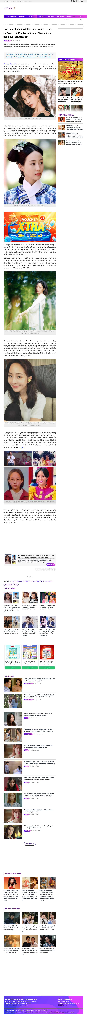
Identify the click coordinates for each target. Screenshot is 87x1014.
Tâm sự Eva (27, 830)
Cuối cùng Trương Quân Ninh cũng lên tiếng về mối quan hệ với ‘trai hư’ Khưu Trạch (11, 631)
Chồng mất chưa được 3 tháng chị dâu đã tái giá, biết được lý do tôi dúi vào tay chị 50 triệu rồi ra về (39, 696)
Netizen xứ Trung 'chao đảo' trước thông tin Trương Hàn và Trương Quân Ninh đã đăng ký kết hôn (47, 632)
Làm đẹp (41, 16)
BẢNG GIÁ (61, 1005)
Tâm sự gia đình (28, 683)
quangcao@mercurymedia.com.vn (70, 1003)
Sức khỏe (51, 16)
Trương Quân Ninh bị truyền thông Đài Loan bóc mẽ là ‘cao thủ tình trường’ (28, 57)
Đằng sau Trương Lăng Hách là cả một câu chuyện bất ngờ (64, 99)
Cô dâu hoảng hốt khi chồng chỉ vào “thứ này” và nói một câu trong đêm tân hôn (38, 811)
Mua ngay (13, 668)
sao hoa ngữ (49, 581)
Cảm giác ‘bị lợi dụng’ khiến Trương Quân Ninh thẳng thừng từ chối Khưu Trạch (29, 54)
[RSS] (80, 1)
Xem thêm (51, 564)
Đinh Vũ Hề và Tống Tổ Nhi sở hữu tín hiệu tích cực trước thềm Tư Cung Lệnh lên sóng (11, 950)
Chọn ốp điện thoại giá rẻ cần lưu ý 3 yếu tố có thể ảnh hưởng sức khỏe (77, 100)
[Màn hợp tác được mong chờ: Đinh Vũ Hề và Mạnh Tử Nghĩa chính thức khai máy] (48, 918)
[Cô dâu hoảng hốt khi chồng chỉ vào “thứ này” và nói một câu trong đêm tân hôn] (13, 816)
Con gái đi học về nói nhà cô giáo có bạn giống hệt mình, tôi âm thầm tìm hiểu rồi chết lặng (38, 714)
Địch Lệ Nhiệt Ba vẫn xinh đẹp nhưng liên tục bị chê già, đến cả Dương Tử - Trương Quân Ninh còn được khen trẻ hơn (36, 556)
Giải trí (31, 16)
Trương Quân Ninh (10, 64)
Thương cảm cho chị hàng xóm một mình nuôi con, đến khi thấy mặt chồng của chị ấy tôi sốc (39, 680)
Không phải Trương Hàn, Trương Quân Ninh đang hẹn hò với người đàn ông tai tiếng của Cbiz (29, 632)
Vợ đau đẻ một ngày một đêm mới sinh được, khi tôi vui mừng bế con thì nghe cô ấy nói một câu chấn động (39, 762)
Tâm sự (26, 718)
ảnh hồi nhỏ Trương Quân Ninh (34, 581)
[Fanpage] (72, 1)
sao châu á (9, 584)
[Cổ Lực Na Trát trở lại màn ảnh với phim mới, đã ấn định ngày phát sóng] (48, 941)
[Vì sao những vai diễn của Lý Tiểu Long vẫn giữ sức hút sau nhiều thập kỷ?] (12, 918)
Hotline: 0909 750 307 (26, 1)
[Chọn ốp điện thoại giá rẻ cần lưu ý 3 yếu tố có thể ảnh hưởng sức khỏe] (77, 91)
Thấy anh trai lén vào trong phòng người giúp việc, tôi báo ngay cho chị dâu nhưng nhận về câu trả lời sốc (39, 730)
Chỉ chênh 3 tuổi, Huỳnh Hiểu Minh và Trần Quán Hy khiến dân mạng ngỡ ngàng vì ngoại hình (30, 951)
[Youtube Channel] (77, 1)
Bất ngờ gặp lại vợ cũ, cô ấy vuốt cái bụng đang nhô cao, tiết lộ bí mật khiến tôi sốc (38, 827)
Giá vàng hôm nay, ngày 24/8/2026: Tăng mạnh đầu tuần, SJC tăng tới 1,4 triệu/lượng (70, 84)
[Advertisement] (49, 8)
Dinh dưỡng (60, 16)
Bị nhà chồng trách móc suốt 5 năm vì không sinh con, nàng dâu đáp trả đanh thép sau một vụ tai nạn (39, 778)
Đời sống (22, 16)
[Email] (82, 1)
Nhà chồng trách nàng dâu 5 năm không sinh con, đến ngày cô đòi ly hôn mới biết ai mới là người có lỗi (39, 794)
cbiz (16, 584)
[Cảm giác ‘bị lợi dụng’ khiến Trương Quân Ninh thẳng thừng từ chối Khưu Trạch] (30, 597)
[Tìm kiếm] (81, 19)
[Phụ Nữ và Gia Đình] (11, 8)
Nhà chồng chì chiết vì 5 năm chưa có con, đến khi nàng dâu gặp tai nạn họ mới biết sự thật (38, 746)
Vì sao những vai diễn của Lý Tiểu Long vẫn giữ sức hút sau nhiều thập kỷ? (11, 927)
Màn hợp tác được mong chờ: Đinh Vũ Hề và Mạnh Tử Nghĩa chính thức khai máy (47, 927)
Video (80, 16)
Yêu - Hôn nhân (11, 16)
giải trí (23, 447)
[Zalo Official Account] (74, 0)
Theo (44, 569)
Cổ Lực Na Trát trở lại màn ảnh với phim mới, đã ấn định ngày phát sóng (47, 950)
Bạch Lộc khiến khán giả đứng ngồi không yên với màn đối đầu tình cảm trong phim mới (30, 928)
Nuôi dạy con (70, 16)
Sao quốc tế (7, 40)
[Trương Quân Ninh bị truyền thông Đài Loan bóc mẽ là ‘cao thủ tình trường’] (48, 597)
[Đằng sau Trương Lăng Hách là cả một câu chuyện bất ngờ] (64, 91)
